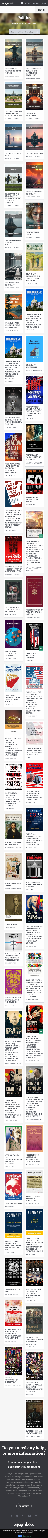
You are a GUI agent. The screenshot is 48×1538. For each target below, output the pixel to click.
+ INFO (36, 3)
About (27, 3)
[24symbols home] (8, 3)
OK (20, 1536)
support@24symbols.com (24, 1466)
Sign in (41, 10)
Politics (24, 17)
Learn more (27, 1536)
